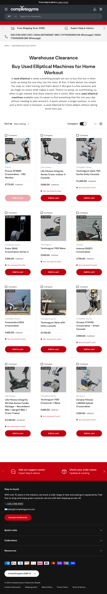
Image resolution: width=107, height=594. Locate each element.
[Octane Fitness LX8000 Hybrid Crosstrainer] (89, 379)
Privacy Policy (62, 587)
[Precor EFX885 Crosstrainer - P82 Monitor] (18, 151)
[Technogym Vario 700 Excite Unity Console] (89, 151)
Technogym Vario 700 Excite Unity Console (88, 172)
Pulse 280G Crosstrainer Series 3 (17, 250)
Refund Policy (47, 587)
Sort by (8, 123)
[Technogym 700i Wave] (53, 228)
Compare (73, 123)
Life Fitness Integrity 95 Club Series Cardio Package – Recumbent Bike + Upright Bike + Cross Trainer (17, 406)
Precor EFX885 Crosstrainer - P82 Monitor (15, 174)
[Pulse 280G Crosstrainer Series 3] (18, 228)
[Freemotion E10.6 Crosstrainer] (18, 302)
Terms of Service (79, 587)
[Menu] (6, 9)
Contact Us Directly (17, 517)
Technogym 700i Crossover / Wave (50, 401)
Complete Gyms (17, 583)
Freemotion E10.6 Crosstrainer (14, 324)
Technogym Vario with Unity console (53, 324)
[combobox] (53, 16)
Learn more (63, 2)
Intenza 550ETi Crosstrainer (84, 250)
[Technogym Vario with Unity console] (53, 302)
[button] (101, 9)
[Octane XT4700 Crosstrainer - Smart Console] (89, 302)
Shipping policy (31, 587)
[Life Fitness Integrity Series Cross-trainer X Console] (53, 151)
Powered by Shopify (32, 583)
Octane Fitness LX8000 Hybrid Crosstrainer (84, 403)
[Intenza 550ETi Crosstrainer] (89, 228)
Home (6, 46)
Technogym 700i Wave (53, 248)
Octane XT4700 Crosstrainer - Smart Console (87, 326)
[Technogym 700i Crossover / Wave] (53, 379)
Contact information (12, 587)
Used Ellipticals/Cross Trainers (24, 46)
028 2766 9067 (15, 503)
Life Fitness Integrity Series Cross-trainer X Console (53, 174)
